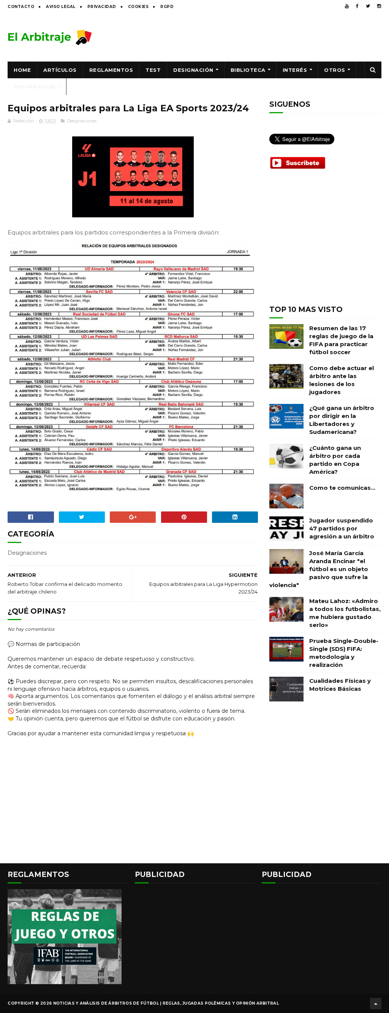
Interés (295, 70)
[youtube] (346, 6)
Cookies (138, 6)
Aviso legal (61, 6)
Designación (193, 70)
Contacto (21, 6)
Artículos (60, 70)
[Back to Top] (375, 1003)
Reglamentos (111, 70)
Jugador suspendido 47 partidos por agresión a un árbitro (341, 528)
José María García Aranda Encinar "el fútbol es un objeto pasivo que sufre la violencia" (318, 569)
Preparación (34, 87)
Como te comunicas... (342, 487)
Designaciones (81, 120)
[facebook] (357, 6)
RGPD (167, 6)
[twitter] (368, 6)
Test (153, 70)
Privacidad (101, 6)
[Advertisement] (243, 37)
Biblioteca (248, 70)
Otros (334, 70)
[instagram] (379, 6)
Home (22, 70)
